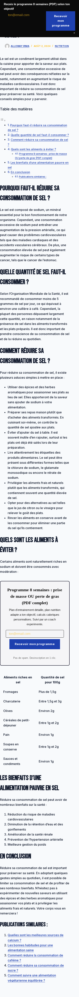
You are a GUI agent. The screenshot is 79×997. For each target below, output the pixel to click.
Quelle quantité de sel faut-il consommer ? (40, 135)
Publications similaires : (32, 176)
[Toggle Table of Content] (3, 120)
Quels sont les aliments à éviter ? (33, 149)
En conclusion (20, 172)
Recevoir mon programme (35, 644)
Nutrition (62, 46)
